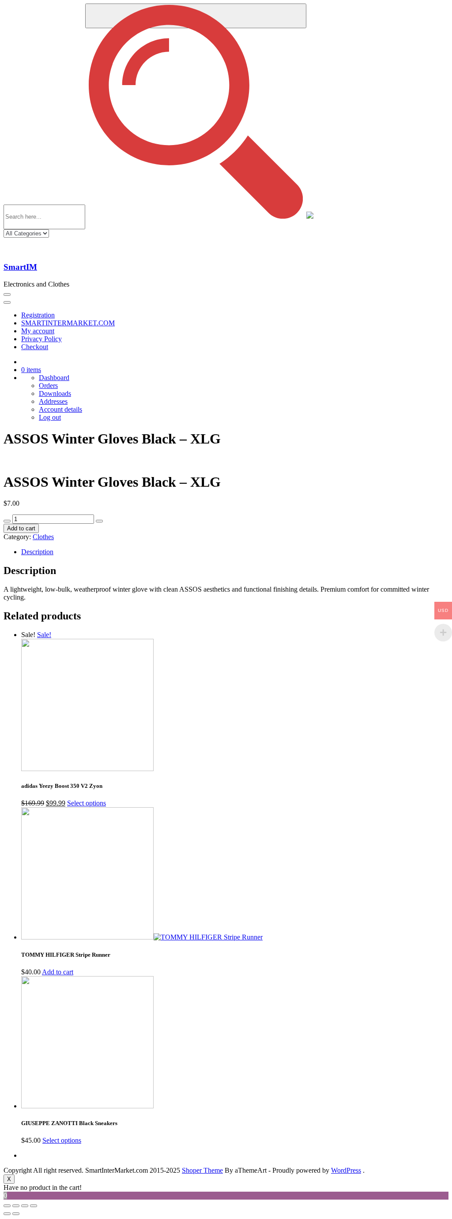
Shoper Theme (202, 1170)
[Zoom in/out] (33, 1205)
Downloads (55, 393)
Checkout (34, 346)
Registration (38, 315)
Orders (48, 385)
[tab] (234, 552)
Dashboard (54, 377)
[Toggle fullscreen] (24, 1205)
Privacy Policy (41, 339)
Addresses (53, 401)
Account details (60, 409)
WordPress (346, 1170)
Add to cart (21, 528)
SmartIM (20, 267)
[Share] (15, 1205)
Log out (50, 417)
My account (37, 331)
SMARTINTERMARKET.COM (68, 323)
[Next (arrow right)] (15, 1213)
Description (37, 551)
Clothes (43, 537)
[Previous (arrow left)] (7, 1213)
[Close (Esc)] (7, 1205)
